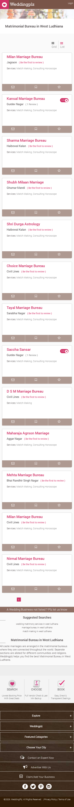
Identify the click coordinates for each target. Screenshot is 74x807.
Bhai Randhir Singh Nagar (22, 480)
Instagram (49, 786)
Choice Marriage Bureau (26, 265)
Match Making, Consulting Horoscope (37, 68)
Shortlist (59, 87)
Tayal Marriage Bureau (24, 307)
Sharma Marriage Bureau (26, 140)
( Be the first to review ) (31, 62)
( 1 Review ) (31, 104)
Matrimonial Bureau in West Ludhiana (37, 640)
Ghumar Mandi (16, 187)
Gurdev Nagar (15, 104)
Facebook (25, 786)
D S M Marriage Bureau (25, 391)
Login (70, 3)
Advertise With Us (41, 767)
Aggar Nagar (14, 438)
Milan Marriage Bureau (25, 56)
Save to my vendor (36, 87)
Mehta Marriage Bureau (25, 474)
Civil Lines (13, 271)
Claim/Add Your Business (40, 776)
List (62, 46)
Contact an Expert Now (41, 757)
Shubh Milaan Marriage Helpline (25, 184)
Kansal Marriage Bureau (26, 98)
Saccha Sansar (19, 349)
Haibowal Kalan (16, 146)
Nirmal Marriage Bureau (25, 558)
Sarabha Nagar (16, 313)
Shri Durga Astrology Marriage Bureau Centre (25, 226)
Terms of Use (64, 799)
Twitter (33, 786)
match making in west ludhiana (37, 631)
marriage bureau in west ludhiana (37, 627)
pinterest (41, 786)
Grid (54, 46)
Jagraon (12, 62)
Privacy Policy (50, 799)
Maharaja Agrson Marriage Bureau (28, 435)
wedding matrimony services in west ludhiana (37, 623)
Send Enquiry (13, 87)
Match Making (24, 403)
